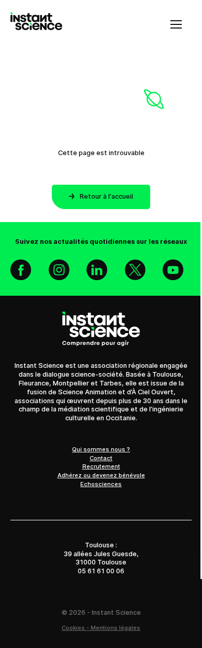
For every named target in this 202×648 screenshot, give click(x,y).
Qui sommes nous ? (101, 449)
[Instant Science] (36, 24)
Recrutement (101, 466)
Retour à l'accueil (106, 196)
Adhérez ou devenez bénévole (101, 475)
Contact (101, 458)
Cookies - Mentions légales (101, 627)
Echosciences (101, 484)
